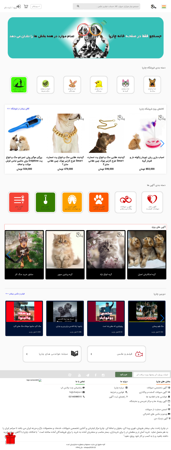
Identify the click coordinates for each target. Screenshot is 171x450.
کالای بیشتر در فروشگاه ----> (18, 108)
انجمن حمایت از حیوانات (156, 409)
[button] (162, 143)
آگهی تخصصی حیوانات (157, 387)
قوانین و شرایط (117, 392)
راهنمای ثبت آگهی (117, 397)
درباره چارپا (119, 387)
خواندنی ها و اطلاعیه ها (156, 397)
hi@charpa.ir (75, 392)
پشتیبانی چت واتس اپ (71, 387)
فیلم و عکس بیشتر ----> (15, 293)
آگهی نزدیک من (161, 418)
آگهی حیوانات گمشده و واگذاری (153, 392)
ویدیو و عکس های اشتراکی (155, 414)
